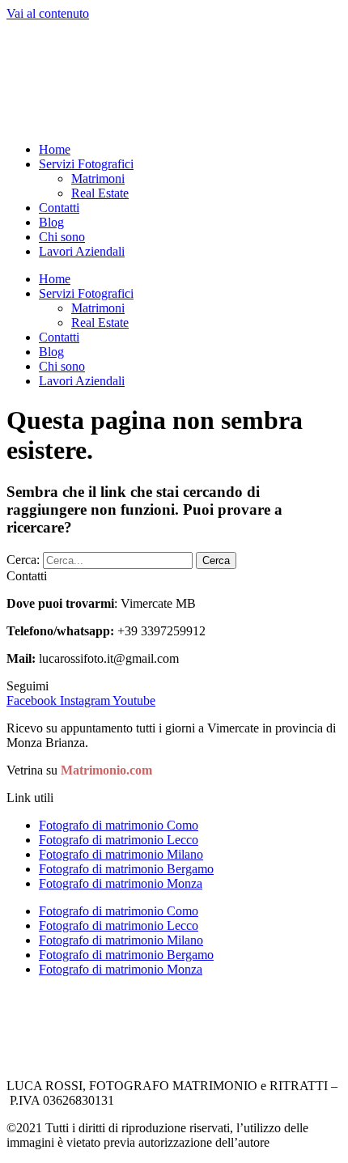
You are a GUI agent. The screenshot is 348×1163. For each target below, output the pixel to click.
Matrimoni (98, 178)
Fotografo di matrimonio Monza (120, 883)
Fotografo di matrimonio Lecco (118, 840)
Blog (51, 222)
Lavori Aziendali (82, 251)
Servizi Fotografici (86, 164)
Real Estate (100, 193)
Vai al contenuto (47, 13)
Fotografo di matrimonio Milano (121, 854)
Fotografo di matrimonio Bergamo (126, 869)
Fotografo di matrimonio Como (118, 825)
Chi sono (62, 237)
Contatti (59, 207)
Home (54, 149)
